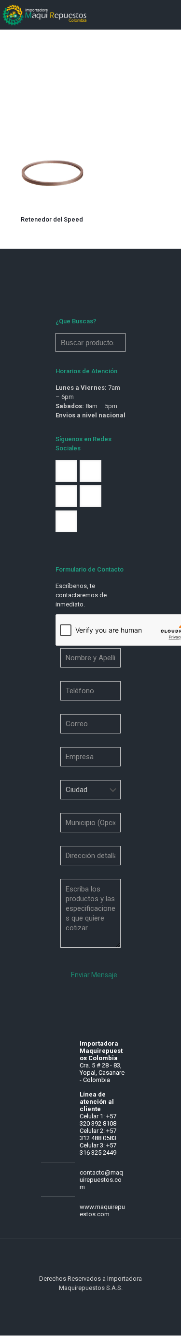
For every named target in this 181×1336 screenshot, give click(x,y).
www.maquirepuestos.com (102, 1210)
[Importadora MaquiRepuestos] (45, 14)
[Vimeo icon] (95, 1301)
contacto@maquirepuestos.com (101, 1180)
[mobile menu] (168, 14)
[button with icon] (66, 471)
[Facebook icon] (85, 1301)
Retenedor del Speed (52, 219)
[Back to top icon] (91, 1259)
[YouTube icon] (106, 1301)
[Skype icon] (75, 1301)
